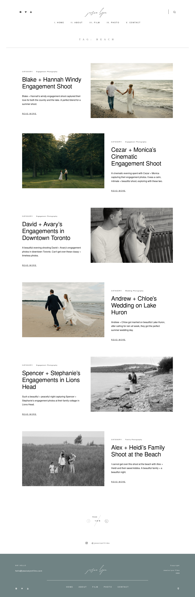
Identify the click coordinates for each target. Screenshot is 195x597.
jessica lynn (97, 12)
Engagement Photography (47, 72)
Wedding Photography (134, 291)
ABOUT (79, 22)
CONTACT (135, 22)
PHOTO (115, 22)
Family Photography (133, 439)
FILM (97, 22)
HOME (60, 22)
